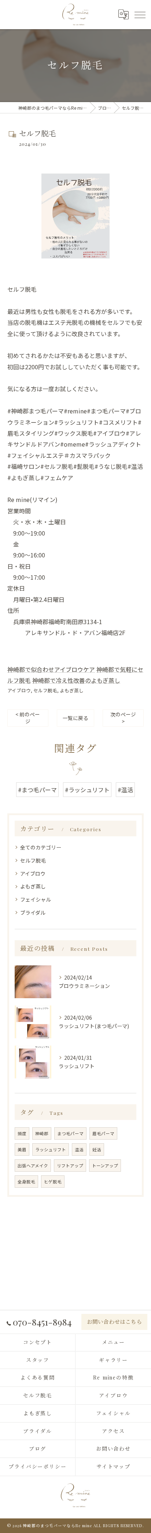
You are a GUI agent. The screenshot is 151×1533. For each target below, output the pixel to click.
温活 (79, 1149)
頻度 (22, 1133)
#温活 (125, 789)
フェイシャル (35, 899)
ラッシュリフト (50, 1149)
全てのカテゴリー (40, 847)
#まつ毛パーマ (37, 789)
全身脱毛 (26, 1181)
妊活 (96, 1149)
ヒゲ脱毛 (53, 1181)
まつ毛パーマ (70, 1133)
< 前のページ (27, 718)
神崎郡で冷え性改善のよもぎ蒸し (76, 680)
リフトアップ (70, 1165)
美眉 (22, 1149)
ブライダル (32, 912)
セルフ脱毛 (45, 690)
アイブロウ (19, 690)
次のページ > (123, 718)
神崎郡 (41, 1133)
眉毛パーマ (103, 1133)
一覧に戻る (75, 717)
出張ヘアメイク (33, 1165)
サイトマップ (113, 1466)
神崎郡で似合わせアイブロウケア (51, 669)
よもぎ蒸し (72, 690)
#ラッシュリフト (87, 789)
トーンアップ (105, 1165)
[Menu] (139, 14)
